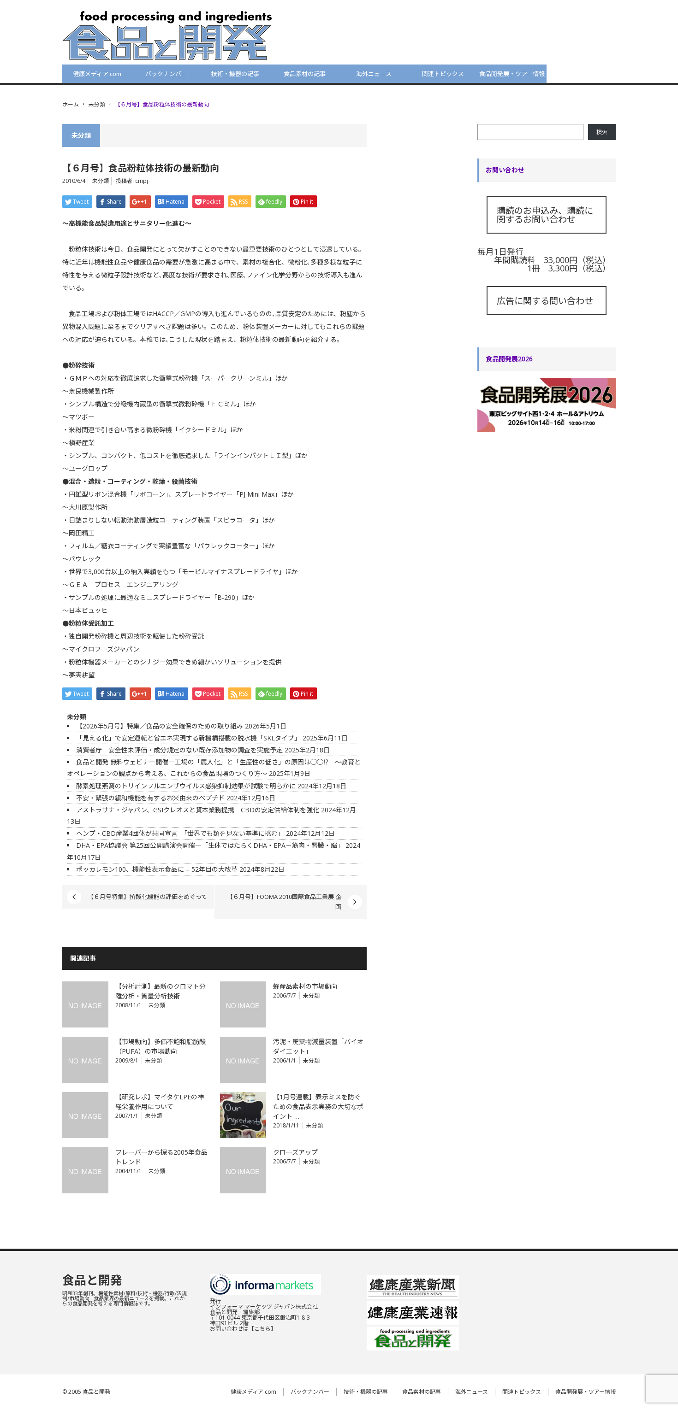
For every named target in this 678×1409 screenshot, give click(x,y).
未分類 (97, 104)
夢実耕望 (82, 674)
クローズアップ (295, 1152)
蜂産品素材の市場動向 (305, 986)
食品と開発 (92, 1280)
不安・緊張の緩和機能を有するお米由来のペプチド (150, 797)
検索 (601, 132)
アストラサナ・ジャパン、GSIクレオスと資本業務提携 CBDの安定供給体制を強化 (197, 809)
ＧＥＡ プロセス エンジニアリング (123, 584)
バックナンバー (166, 74)
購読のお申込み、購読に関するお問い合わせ (545, 214)
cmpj (141, 181)
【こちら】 (262, 1329)
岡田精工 (82, 532)
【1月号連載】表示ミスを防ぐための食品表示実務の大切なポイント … (318, 1106)
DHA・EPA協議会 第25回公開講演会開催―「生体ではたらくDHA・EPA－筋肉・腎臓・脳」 (210, 845)
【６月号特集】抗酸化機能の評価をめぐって (147, 896)
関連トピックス (443, 74)
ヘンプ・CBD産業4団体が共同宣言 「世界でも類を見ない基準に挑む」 (180, 833)
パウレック (85, 558)
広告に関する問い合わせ (545, 300)
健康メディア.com (97, 74)
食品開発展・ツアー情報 (512, 74)
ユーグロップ (88, 468)
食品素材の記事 (305, 74)
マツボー (82, 416)
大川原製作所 (88, 507)
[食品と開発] (167, 35)
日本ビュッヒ (88, 610)
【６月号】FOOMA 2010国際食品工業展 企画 (284, 901)
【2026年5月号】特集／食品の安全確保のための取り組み (159, 726)
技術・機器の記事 (235, 74)
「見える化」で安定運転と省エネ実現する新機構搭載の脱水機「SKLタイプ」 (188, 738)
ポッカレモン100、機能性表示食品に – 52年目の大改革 (157, 869)
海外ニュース (374, 74)
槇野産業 (82, 442)
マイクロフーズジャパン (104, 649)
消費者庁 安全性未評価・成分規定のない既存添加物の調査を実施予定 (179, 750)
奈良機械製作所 (91, 391)
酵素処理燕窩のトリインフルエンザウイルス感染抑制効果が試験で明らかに (186, 785)
